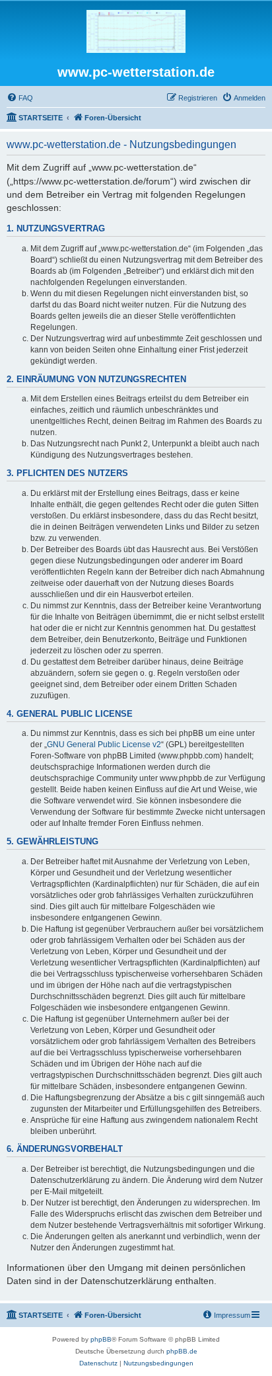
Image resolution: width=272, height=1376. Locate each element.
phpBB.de (181, 1351)
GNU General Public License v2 (104, 744)
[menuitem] (20, 98)
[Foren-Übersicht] (136, 32)
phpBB (101, 1339)
